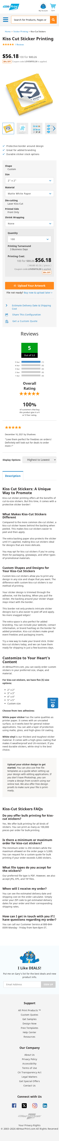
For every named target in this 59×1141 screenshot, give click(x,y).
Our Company (30, 1047)
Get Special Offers (29, 1081)
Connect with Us (29, 1096)
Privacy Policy (29, 1059)
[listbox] (29, 180)
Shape (8, 165)
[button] (53, 7)
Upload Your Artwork (31, 285)
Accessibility (29, 1063)
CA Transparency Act (29, 1072)
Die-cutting (11, 200)
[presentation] (54, 128)
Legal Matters (29, 1076)
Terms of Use (29, 1068)
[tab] (12, 475)
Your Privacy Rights (29, 1125)
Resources (29, 1036)
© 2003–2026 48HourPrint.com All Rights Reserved (29, 1128)
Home (8, 31)
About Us (29, 1054)
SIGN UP (48, 984)
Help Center (29, 1032)
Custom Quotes (29, 1014)
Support (29, 1003)
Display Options (11, 459)
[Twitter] (24, 1105)
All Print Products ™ (29, 1010)
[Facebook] (14, 1105)
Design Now (29, 1023)
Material (9, 187)
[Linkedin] (45, 1105)
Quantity (13, 233)
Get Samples (29, 1019)
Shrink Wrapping (14, 217)
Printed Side (12, 208)
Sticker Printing (20, 31)
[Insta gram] (34, 1105)
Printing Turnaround (19, 246)
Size (7, 174)
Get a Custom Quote (25, 321)
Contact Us (29, 1085)
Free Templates (29, 1027)
